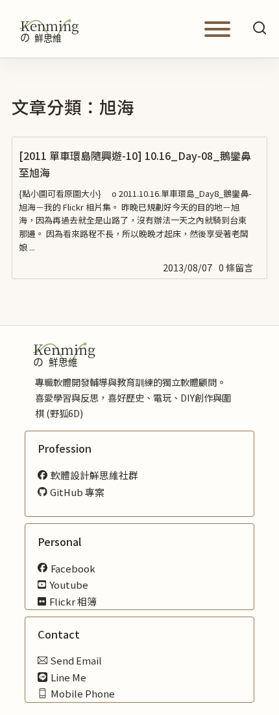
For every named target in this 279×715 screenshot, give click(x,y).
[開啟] (217, 29)
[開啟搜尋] (259, 29)
